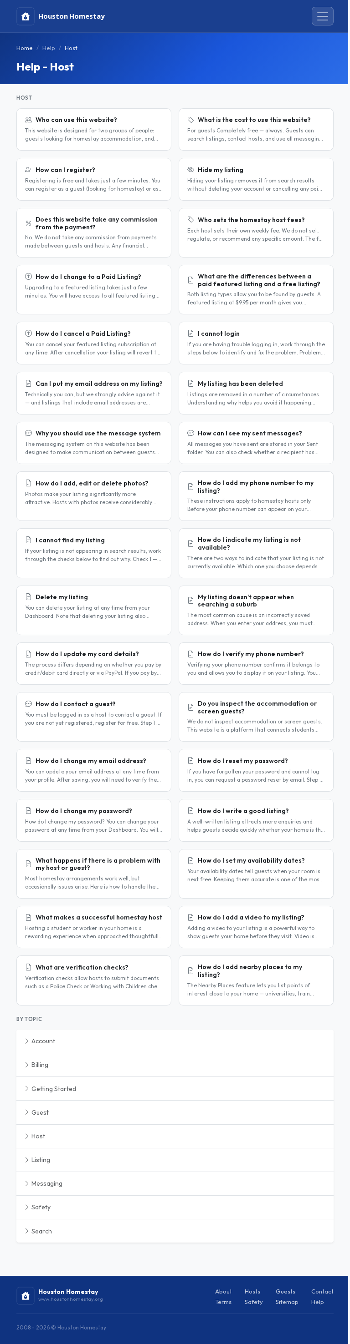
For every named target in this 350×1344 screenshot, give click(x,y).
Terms (223, 1301)
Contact (322, 1291)
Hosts (252, 1291)
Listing (40, 1160)
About (223, 1291)
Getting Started (53, 1089)
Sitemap (287, 1301)
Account (42, 1041)
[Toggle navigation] (323, 16)
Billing (39, 1065)
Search (41, 1231)
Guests (285, 1291)
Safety (40, 1207)
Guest (39, 1112)
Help (48, 47)
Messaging (46, 1183)
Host (37, 1136)
